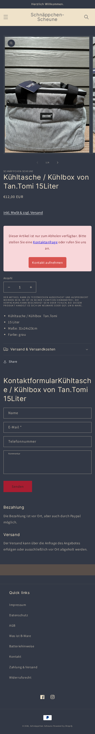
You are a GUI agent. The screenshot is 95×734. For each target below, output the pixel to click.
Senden (18, 486)
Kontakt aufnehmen (47, 262)
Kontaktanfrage (45, 242)
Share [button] (13, 361)
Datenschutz (18, 615)
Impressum (17, 605)
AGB (12, 625)
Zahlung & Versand (23, 667)
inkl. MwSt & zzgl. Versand (23, 212)
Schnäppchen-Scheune (41, 726)
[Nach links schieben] (37, 163)
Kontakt (15, 656)
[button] (6, 17)
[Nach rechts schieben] (58, 163)
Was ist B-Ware (20, 636)
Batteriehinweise (21, 646)
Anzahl (7, 278)
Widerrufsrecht (20, 677)
